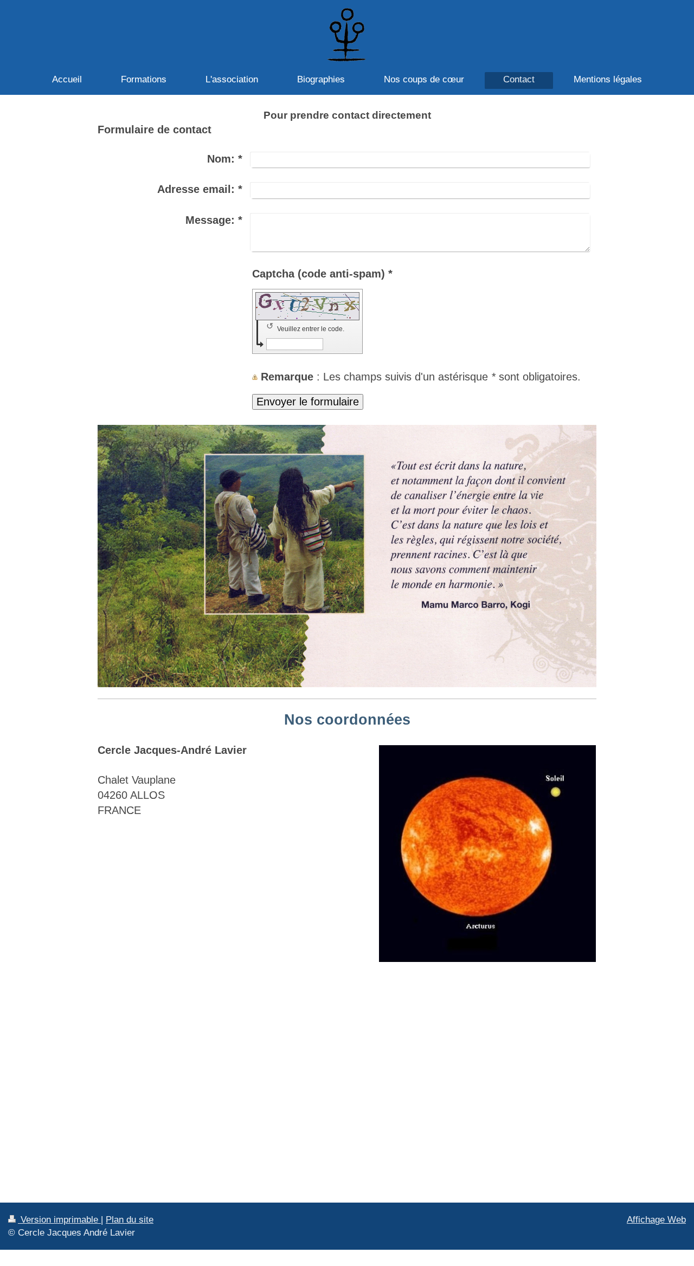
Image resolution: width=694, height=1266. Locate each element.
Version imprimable (59, 1219)
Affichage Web (656, 1219)
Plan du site (129, 1219)
